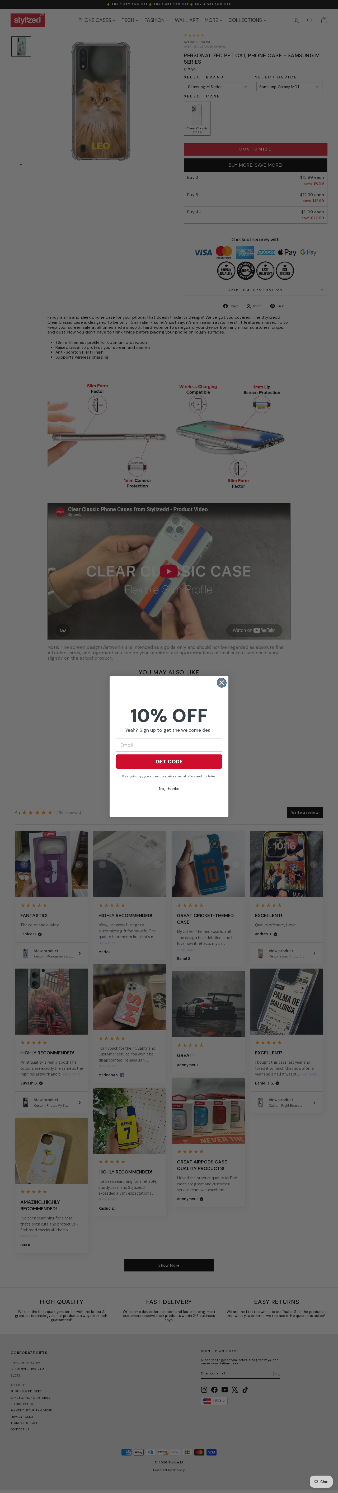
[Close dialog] (221, 682)
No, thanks (169, 788)
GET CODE (169, 761)
